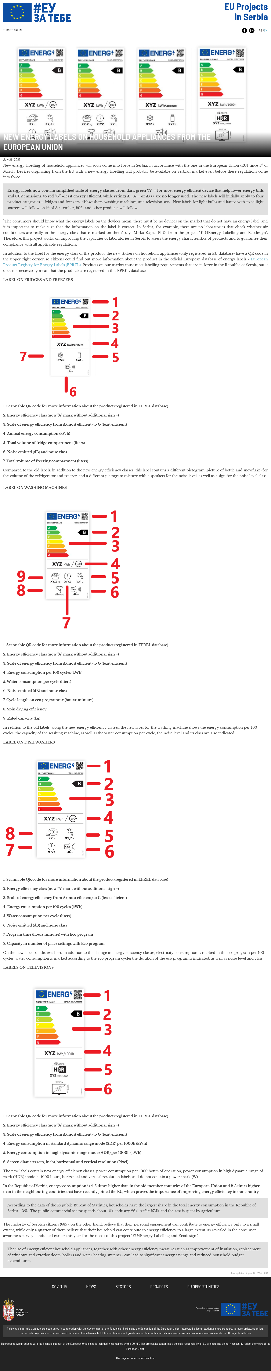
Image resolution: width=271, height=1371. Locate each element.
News (91, 1287)
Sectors (123, 1287)
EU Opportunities (203, 1287)
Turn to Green (12, 30)
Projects (159, 1287)
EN (265, 30)
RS (260, 30)
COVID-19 (59, 1287)
